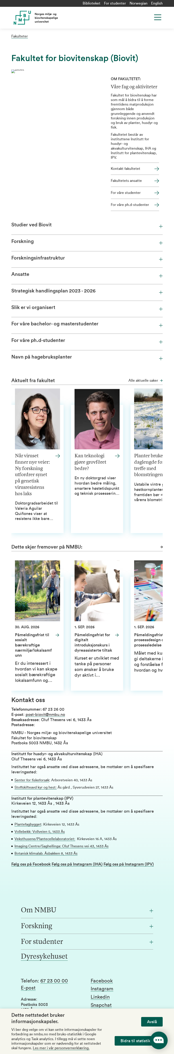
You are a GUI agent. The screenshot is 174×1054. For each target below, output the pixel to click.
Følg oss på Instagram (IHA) (77, 864)
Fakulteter (19, 36)
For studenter (115, 3)
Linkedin (100, 997)
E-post (28, 987)
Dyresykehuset (44, 956)
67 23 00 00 (54, 980)
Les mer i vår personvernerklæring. (61, 1048)
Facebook (102, 980)
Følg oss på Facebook (31, 864)
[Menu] (158, 17)
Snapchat (101, 1005)
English (157, 3)
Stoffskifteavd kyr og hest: (35, 787)
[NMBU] (52, 17)
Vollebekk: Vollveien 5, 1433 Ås (39, 832)
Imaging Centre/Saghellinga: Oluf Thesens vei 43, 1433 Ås (61, 846)
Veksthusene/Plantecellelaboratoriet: (44, 839)
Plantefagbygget (27, 824)
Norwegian (138, 3)
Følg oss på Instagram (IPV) (129, 864)
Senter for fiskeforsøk (31, 780)
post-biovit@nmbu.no (45, 715)
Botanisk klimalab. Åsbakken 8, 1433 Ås (45, 853)
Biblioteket (91, 3)
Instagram (102, 988)
